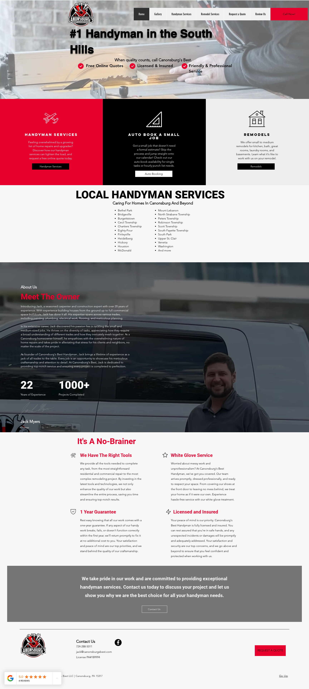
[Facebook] (118, 642)
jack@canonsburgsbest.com (94, 651)
